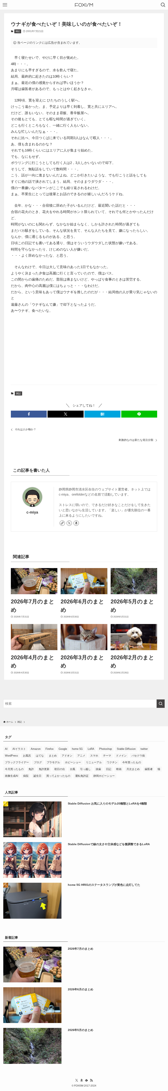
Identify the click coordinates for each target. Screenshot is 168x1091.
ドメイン (121, 755)
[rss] (91, 1080)
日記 (108, 769)
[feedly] (86, 1080)
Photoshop (105, 748)
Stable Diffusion (126, 748)
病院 (25, 775)
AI (6, 748)
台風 (72, 769)
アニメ (81, 755)
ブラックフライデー (17, 762)
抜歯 (98, 769)
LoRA (91, 748)
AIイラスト (19, 748)
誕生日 (37, 775)
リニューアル (94, 762)
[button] (29, 414)
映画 (118, 769)
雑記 (18, 31)
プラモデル (53, 762)
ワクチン (112, 762)
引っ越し (85, 769)
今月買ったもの (14, 769)
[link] (62, 523)
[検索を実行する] (161, 703)
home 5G (77, 748)
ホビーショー (73, 762)
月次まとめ (133, 769)
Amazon (36, 748)
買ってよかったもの (58, 775)
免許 (31, 769)
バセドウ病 (138, 755)
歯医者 (149, 769)
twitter (144, 748)
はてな (40, 755)
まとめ (53, 755)
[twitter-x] (69, 523)
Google (63, 748)
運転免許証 (82, 775)
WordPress (11, 755)
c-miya (32, 512)
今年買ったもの (131, 762)
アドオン (67, 755)
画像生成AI (11, 775)
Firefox (49, 748)
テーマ (107, 755)
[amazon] (76, 523)
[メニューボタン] (5, 5)
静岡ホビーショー (104, 775)
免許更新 (44, 769)
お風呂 (27, 755)
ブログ (38, 762)
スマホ (94, 755)
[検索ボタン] (163, 5)
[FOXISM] (84, 5)
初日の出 (59, 769)
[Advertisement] (84, 349)
